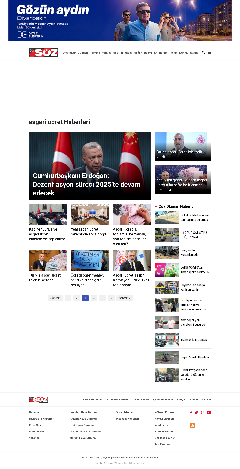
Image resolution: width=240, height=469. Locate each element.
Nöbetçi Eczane (164, 412)
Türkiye (95, 52)
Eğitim (163, 52)
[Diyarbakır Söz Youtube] (209, 412)
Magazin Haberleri (127, 418)
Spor (116, 52)
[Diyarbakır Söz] (43, 52)
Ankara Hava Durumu (83, 418)
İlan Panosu (162, 444)
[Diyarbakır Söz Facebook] (191, 412)
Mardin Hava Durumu (83, 437)
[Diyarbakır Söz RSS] (192, 425)
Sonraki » (124, 297)
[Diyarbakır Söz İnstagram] (202, 412)
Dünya (183, 52)
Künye (181, 399)
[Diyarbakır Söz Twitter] (196, 412)
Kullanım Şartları (117, 399)
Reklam (206, 399)
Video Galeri (37, 431)
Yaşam (173, 52)
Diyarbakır (69, 52)
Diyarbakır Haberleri (41, 418)
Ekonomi (126, 52)
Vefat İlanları (162, 425)
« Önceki (55, 297)
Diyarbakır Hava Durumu (85, 431)
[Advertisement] (120, 88)
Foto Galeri (36, 425)
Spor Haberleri (125, 412)
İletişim (193, 399)
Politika (106, 52)
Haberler (34, 412)
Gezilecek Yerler (164, 437)
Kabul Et (201, 463)
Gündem (83, 52)
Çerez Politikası (163, 399)
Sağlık (138, 52)
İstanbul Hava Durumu (84, 412)
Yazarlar (194, 52)
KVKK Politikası (93, 399)
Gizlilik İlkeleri (140, 399)
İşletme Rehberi (164, 431)
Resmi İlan (150, 52)
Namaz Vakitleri (164, 418)
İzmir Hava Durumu (82, 425)
